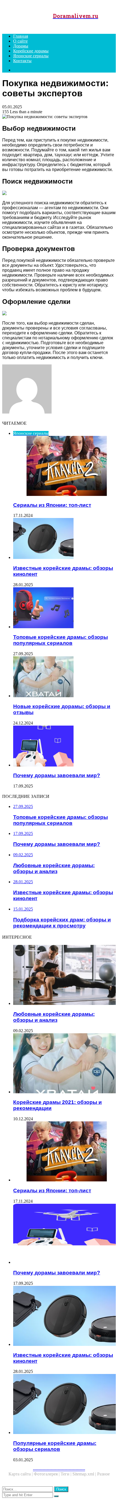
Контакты (22, 60)
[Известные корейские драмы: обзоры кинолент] (64, 539)
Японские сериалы (31, 55)
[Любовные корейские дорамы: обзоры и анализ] (64, 975)
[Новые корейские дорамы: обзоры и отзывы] (64, 677)
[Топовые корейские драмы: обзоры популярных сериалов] (64, 608)
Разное (103, 1474)
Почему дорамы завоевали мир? (56, 775)
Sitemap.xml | (84, 1474)
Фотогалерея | (47, 1474)
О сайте (20, 41)
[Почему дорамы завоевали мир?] (64, 747)
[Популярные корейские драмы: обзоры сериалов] (64, 1404)
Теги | (66, 1474)
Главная (20, 36)
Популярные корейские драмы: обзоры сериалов (54, 1446)
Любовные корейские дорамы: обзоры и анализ (54, 1017)
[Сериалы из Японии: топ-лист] (64, 1151)
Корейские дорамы (31, 51)
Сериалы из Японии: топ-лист (52, 505)
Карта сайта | (21, 1474)
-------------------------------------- (59, 1469)
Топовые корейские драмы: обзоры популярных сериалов (60, 640)
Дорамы (20, 46)
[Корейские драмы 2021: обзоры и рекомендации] (64, 1063)
